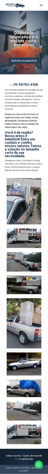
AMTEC (25, 471)
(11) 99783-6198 (25, 84)
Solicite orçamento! (24, 60)
